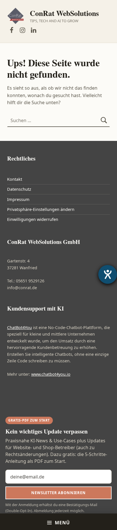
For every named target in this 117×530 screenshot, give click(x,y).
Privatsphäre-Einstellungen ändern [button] (40, 209)
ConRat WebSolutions (64, 13)
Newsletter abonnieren (58, 492)
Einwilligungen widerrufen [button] (32, 219)
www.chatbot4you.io (50, 374)
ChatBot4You (19, 327)
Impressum (18, 199)
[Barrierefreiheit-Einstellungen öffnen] (107, 274)
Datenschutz (19, 189)
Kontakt (14, 179)
